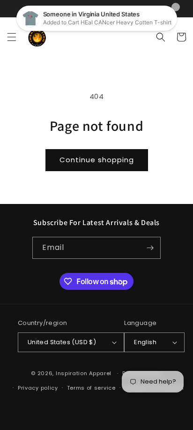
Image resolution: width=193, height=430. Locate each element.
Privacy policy (38, 388)
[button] (11, 37)
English (145, 342)
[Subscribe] (150, 248)
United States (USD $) (62, 342)
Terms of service (91, 388)
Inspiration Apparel (83, 373)
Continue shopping (96, 160)
